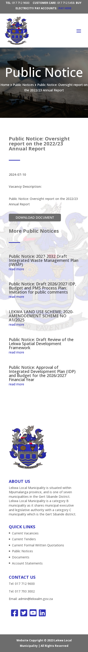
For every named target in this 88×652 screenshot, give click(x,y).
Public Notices (22, 551)
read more (16, 269)
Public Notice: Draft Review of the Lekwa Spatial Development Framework (41, 343)
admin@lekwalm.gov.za (35, 599)
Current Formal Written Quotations (38, 545)
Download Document (35, 217)
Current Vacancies (25, 533)
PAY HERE (65, 8)
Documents (20, 557)
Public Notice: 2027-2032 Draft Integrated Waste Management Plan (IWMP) (43, 260)
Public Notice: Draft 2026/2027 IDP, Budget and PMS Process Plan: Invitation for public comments (42, 288)
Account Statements (27, 563)
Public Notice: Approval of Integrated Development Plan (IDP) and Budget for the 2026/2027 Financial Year (42, 373)
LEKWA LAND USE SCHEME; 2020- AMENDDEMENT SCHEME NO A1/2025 (41, 315)
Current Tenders (24, 539)
